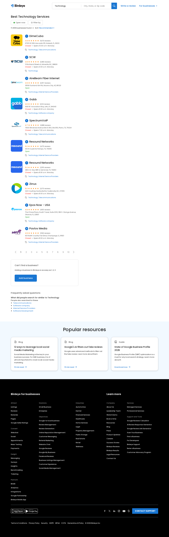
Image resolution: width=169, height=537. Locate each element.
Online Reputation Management (52, 432)
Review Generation (46, 428)
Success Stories (113, 442)
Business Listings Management (52, 460)
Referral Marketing (46, 440)
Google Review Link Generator (139, 428)
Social (13, 436)
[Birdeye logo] (18, 6)
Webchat (14, 432)
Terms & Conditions (19, 523)
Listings (14, 407)
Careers (110, 438)
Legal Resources (113, 454)
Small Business (45, 407)
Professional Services (135, 411)
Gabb (33, 99)
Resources (111, 423)
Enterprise (43, 411)
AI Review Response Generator (139, 425)
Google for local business (49, 421)
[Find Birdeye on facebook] (105, 511)
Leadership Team (114, 411)
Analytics (14, 488)
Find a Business (133, 436)
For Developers (133, 440)
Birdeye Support (133, 444)
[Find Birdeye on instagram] (119, 511)
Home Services (82, 423)
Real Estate (80, 438)
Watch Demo (112, 415)
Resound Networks (41, 141)
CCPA (63, 523)
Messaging (15, 458)
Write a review (128, 5)
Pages (13, 419)
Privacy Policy (34, 523)
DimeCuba (36, 36)
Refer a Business (133, 448)
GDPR (51, 523)
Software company (46, 113)
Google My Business (47, 452)
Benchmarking (17, 470)
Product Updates (113, 435)
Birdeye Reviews (113, 446)
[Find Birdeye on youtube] (124, 511)
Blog (108, 427)
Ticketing (14, 474)
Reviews (14, 411)
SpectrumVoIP (38, 120)
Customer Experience (48, 464)
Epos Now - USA (39, 205)
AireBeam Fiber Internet (44, 78)
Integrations (16, 492)
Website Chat (44, 444)
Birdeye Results (113, 450)
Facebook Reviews (46, 456)
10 (68, 252)
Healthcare (80, 419)
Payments (15, 448)
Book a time (111, 419)
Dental (78, 411)
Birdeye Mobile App (18, 499)
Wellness (79, 446)
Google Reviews (45, 448)
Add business (26, 278)
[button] (73, 252)
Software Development (23, 311)
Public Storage (81, 435)
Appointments (17, 440)
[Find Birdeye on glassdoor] (129, 511)
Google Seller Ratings (19, 423)
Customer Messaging (48, 436)
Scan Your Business (135, 432)
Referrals (14, 415)
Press (109, 431)
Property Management (85, 431)
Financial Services (83, 415)
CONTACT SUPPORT (145, 511)
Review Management (47, 425)
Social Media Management (50, 468)
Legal (78, 427)
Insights (14, 466)
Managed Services (134, 407)
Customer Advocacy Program (139, 452)
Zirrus (32, 184)
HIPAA (57, 523)
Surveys (14, 462)
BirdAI (13, 484)
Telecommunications (47, 50)
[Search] (114, 6)
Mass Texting (16, 444)
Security (44, 523)
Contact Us (111, 458)
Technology (33, 50)
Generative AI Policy (75, 523)
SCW (32, 57)
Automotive (81, 407)
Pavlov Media (38, 228)
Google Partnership (19, 496)
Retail (78, 442)
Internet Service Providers (48, 92)
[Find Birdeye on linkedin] (114, 511)
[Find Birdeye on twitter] (110, 511)
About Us (110, 407)
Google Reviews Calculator (138, 421)
